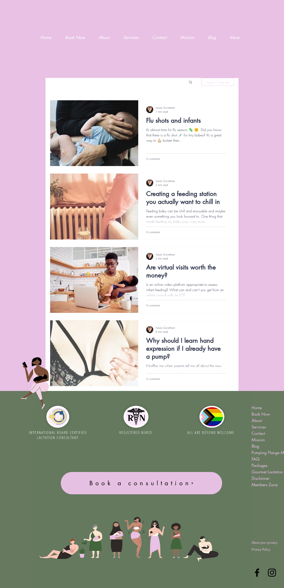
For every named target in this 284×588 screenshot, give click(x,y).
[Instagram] (271, 572)
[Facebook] (257, 572)
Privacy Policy (261, 549)
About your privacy (264, 542)
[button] (190, 82)
